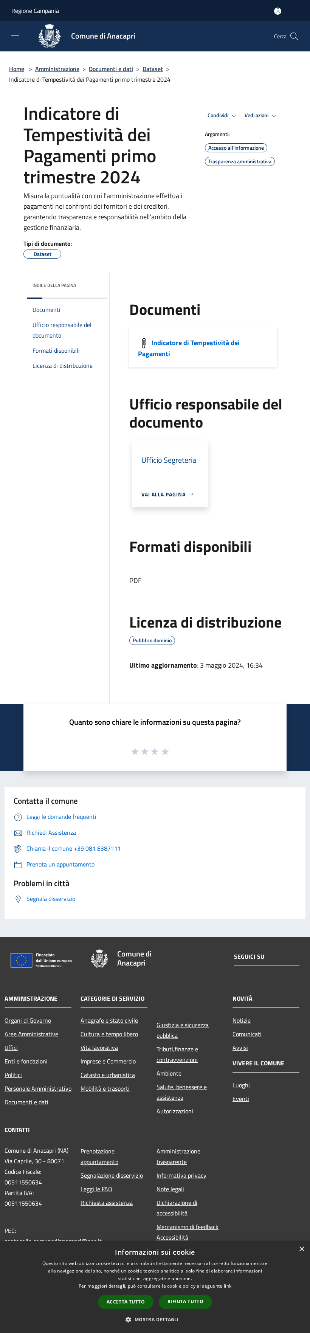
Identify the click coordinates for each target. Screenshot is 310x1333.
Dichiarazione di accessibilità (177, 1208)
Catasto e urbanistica (108, 1074)
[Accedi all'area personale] (277, 11)
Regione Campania (35, 10)
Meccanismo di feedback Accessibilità (188, 1232)
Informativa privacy (181, 1175)
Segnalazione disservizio (112, 1175)
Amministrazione (57, 68)
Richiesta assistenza (107, 1202)
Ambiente (169, 1073)
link (227, 1286)
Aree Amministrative (31, 1033)
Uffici (11, 1047)
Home (16, 68)
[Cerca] (294, 36)
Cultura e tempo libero (109, 1033)
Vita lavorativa (99, 1047)
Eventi (240, 1098)
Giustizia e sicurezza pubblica (183, 1030)
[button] (154, 1319)
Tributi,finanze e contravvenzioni (177, 1054)
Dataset (153, 68)
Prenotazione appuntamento (99, 1156)
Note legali (170, 1189)
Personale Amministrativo (38, 1088)
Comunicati (247, 1033)
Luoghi (241, 1085)
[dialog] (155, 1287)
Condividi (218, 115)
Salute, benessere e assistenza (182, 1092)
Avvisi (240, 1047)
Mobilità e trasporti (105, 1088)
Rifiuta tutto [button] (185, 1301)
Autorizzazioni (175, 1111)
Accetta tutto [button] (126, 1302)
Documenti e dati (111, 68)
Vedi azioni (257, 115)
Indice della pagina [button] (54, 285)
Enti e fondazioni (26, 1061)
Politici (13, 1074)
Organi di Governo (28, 1020)
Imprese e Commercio (108, 1061)
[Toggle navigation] (15, 35)
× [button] (301, 1249)
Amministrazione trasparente (178, 1156)
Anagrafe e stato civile (109, 1020)
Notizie (241, 1020)
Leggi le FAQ (96, 1189)
